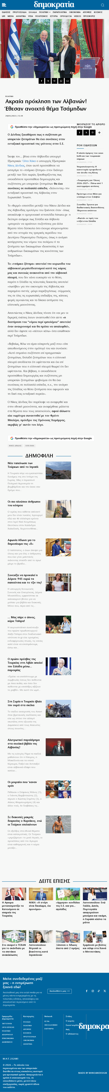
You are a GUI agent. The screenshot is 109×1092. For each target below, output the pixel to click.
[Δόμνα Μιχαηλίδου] (58, 582)
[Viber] (54, 81)
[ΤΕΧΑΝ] (14, 936)
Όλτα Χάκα (29, 161)
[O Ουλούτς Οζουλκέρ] (58, 666)
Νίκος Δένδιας (16, 165)
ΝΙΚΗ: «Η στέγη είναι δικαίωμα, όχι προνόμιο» (40, 906)
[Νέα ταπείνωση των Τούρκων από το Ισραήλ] (58, 470)
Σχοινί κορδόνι (73, 1025)
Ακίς (68, 1030)
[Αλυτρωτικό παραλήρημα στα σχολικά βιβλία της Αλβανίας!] (58, 747)
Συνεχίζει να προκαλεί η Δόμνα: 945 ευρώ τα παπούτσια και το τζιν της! (25, 579)
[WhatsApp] (61, 81)
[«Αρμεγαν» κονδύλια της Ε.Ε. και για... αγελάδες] (68, 894)
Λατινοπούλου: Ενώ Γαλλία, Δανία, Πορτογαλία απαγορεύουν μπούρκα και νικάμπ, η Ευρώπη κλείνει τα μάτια (95, 913)
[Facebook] (41, 81)
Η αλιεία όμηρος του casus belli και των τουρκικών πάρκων (90, 156)
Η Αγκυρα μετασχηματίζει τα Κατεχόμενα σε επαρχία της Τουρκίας (13, 909)
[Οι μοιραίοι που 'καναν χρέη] (58, 789)
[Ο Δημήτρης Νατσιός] (41, 894)
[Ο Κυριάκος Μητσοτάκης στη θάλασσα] (58, 824)
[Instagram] (92, 991)
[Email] (67, 81)
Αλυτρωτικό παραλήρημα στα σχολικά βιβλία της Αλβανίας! (24, 744)
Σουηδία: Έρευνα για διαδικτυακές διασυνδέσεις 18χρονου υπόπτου (90, 208)
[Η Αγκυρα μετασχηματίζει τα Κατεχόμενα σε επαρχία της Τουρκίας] (14, 894)
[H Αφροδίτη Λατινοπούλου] (41, 936)
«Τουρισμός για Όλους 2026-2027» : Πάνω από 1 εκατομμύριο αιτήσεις (90, 183)
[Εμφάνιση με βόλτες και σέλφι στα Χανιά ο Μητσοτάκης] (95, 936)
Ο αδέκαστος (72, 1034)
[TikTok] (98, 991)
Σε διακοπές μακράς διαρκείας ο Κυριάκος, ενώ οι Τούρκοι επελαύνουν (25, 821)
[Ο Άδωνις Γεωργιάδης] (58, 547)
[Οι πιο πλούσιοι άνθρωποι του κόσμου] (58, 509)
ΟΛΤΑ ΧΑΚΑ (29, 446)
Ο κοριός (70, 1021)
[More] (99, 132)
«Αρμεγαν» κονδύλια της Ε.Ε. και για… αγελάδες (68, 906)
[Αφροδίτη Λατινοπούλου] (95, 894)
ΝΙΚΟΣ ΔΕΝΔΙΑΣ (15, 446)
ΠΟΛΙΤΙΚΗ (9, 96)
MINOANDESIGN (98, 1073)
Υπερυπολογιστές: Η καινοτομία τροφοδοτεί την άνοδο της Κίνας (89, 170)
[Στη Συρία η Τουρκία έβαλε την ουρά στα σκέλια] (58, 709)
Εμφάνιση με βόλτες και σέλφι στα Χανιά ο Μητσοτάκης (94, 948)
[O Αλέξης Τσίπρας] (58, 624)
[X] (48, 81)
